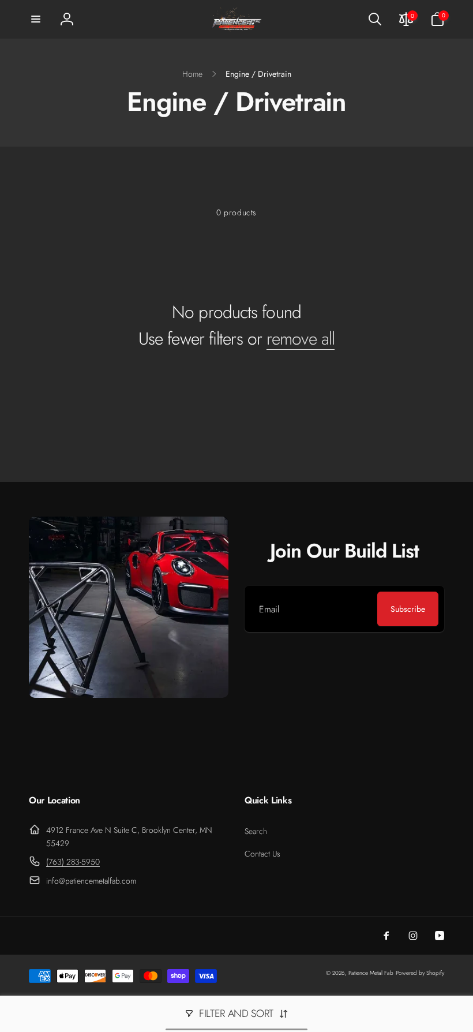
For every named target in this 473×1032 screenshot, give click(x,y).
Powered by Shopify (420, 973)
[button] (35, 19)
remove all (300, 338)
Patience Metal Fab (370, 973)
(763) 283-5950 (73, 862)
